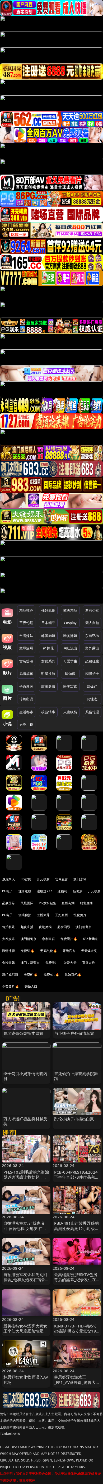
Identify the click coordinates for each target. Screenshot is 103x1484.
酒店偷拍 (24, 915)
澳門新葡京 (29, 939)
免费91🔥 (31, 974)
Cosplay (70, 622)
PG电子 (7, 891)
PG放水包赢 (47, 903)
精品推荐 (26, 610)
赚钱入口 (31, 986)
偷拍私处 (8, 927)
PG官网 (26, 879)
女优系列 (48, 661)
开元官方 (69, 950)
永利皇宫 (48, 939)
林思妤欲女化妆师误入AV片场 (25, 1379)
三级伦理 (26, 622)
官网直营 (61, 879)
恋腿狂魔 (92, 661)
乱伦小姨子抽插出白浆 (74, 1118)
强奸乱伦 (48, 610)
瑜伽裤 (70, 673)
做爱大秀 (70, 962)
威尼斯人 (8, 879)
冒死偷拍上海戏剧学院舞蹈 (76, 1076)
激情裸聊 (8, 950)
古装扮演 (26, 661)
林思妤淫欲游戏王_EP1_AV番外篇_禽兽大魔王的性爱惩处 (77, 1382)
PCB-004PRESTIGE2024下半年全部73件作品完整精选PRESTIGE (76, 1177)
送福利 (62, 891)
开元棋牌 (43, 879)
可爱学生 (70, 661)
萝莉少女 (92, 610)
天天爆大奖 (89, 950)
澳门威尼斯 (10, 974)
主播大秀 (43, 915)
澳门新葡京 (84, 927)
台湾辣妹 (26, 635)
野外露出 (92, 648)
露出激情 (48, 686)
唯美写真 (70, 686)
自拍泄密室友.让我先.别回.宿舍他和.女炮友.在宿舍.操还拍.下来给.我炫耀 (25, 1228)
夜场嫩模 (45, 927)
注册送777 (44, 891)
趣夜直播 (27, 927)
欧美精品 (70, 610)
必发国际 (63, 927)
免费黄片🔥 (10, 986)
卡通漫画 (26, 686)
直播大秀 (88, 962)
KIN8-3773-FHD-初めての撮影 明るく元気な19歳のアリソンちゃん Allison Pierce (75, 1333)
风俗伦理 (92, 712)
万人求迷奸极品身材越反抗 (25, 1121)
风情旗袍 (26, 673)
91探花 (48, 648)
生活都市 (26, 712)
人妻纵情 (70, 712)
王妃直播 (61, 915)
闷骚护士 (92, 673)
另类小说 (26, 724)
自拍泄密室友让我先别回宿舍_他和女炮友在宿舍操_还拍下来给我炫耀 (25, 1279)
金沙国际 (8, 962)
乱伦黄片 (79, 915)
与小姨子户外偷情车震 (74, 1033)
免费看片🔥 (68, 939)
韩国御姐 (48, 635)
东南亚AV (92, 635)
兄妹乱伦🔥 (73, 974)
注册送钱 (24, 891)
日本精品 (48, 622)
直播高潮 (68, 903)
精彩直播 (86, 903)
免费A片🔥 (51, 974)
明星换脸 (48, 673)
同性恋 (92, 699)
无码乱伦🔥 (48, 950)
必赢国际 (8, 903)
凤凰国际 (27, 903)
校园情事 (48, 712)
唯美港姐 (70, 635)
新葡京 (77, 891)
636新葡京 (90, 939)
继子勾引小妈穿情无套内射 (25, 1076)
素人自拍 (92, 622)
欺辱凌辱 (26, 648)
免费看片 (51, 962)
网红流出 (70, 648)
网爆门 (92, 686)
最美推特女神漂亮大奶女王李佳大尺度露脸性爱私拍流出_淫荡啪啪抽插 (25, 1331)
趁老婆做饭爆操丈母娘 (23, 1033)
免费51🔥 (28, 950)
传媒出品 (26, 699)
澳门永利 (79, 879)
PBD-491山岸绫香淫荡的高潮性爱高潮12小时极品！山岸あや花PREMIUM (76, 1230)
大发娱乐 (8, 939)
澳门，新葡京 (30, 962)
